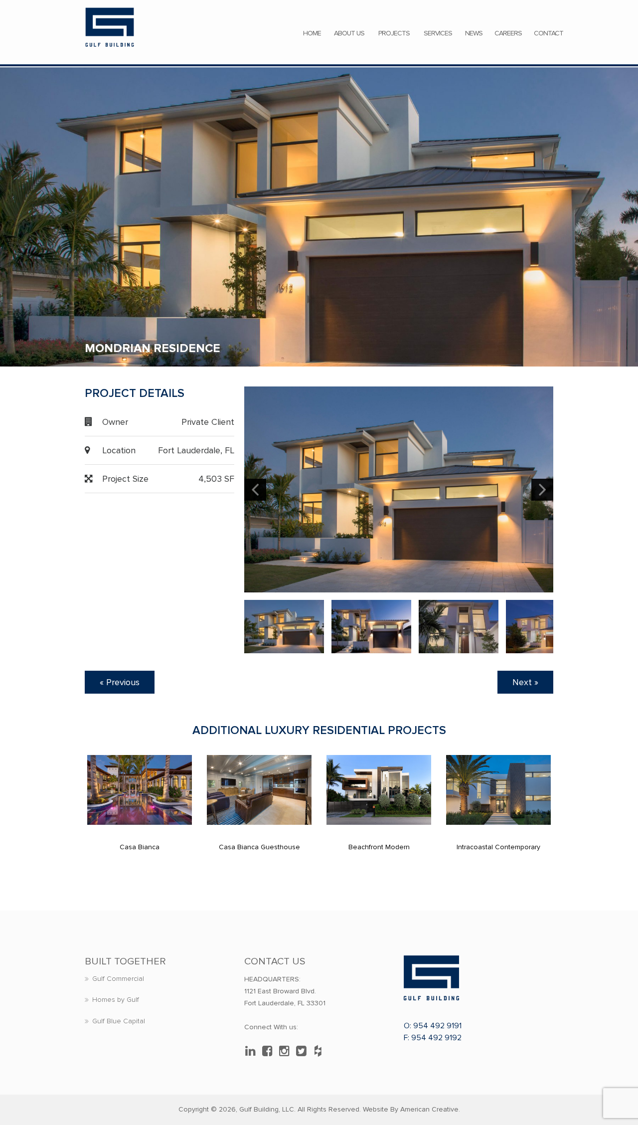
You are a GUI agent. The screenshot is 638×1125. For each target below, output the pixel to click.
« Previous (120, 682)
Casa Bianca (140, 847)
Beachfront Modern (379, 847)
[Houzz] (320, 1051)
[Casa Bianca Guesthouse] (259, 790)
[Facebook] (269, 1051)
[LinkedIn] (252, 1051)
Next (542, 490)
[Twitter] (303, 1051)
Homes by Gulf (115, 999)
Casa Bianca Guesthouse (259, 847)
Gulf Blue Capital (118, 1021)
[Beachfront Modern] (378, 790)
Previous (255, 490)
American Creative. (430, 1109)
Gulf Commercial (118, 978)
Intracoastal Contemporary (498, 847)
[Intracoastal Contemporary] (498, 790)
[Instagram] (286, 1051)
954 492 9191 (437, 1026)
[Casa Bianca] (139, 790)
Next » (525, 682)
